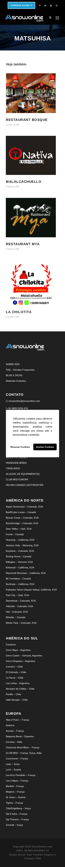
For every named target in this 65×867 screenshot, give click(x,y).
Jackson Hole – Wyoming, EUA (22, 545)
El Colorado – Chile (16, 672)
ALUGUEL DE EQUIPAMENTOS (23, 474)
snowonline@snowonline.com (24, 401)
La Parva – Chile (14, 677)
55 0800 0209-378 (18, 408)
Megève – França (15, 791)
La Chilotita (32, 287)
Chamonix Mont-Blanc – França (22, 747)
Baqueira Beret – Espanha (20, 736)
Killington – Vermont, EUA (19, 562)
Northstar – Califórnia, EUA (20, 584)
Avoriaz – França (15, 730)
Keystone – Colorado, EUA (20, 551)
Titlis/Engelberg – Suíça (18, 808)
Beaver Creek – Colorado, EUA (22, 517)
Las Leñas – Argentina (18, 683)
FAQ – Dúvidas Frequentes (20, 369)
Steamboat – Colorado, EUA (21, 600)
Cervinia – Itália (14, 742)
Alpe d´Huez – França (17, 719)
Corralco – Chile (14, 666)
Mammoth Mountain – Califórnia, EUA (26, 573)
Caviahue (11, 644)
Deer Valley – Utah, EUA (19, 528)
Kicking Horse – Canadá (18, 556)
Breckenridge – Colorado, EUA (22, 523)
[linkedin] (45, 6)
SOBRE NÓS (13, 364)
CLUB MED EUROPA (17, 479)
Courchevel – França (17, 758)
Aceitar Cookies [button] (45, 447)
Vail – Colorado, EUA (17, 611)
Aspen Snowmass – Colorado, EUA (24, 506)
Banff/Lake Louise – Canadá (21, 512)
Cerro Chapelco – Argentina (20, 661)
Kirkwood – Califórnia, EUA (20, 567)
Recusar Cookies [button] (20, 447)
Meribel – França (15, 786)
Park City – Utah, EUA (17, 595)
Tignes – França (14, 802)
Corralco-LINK (12, 124)
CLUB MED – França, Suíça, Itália (24, 753)
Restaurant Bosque (33, 97)
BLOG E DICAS (14, 375)
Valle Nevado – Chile (17, 699)
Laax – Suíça (13, 764)
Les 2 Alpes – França (17, 780)
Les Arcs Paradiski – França (20, 775)
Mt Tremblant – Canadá (18, 578)
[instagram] (56, 6)
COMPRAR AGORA (20, 5)
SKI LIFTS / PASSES (17, 457)
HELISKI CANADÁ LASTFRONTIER (24, 485)
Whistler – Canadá (15, 617)
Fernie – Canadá (15, 534)
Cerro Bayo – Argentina (18, 650)
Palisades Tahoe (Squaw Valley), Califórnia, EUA (31, 589)
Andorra (10, 725)
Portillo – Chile (13, 694)
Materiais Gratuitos (16, 381)
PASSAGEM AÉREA (16, 463)
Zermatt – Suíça (14, 825)
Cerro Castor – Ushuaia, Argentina (24, 655)
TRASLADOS (13, 468)
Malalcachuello (32, 159)
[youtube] (51, 6)
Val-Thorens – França (17, 819)
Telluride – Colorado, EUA (19, 606)
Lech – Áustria (13, 769)
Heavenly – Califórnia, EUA (20, 539)
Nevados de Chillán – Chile (20, 688)
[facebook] (39, 6)
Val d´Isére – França (16, 813)
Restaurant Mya (32, 222)
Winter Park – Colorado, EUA (21, 622)
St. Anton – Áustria (15, 797)
